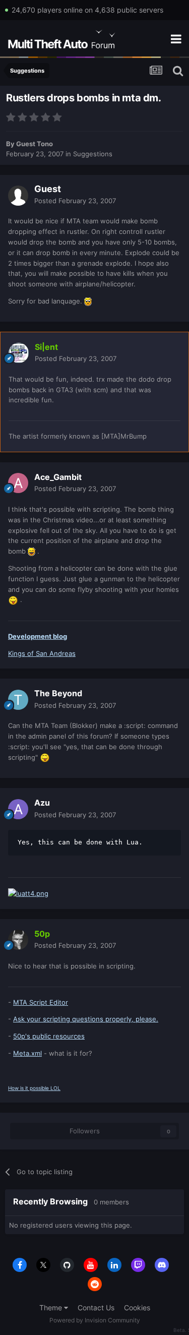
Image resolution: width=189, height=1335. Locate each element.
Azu (42, 803)
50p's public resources (49, 1036)
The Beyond (58, 693)
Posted (75, 201)
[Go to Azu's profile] (18, 809)
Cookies (137, 1307)
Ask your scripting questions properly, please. (85, 1019)
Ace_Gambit (58, 477)
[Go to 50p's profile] (18, 940)
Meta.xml (27, 1053)
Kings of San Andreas (42, 653)
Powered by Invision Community (94, 1320)
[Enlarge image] (88, 301)
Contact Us (96, 1307)
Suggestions (92, 154)
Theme (51, 1307)
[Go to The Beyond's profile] (18, 700)
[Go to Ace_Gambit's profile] (18, 483)
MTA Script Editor (40, 1002)
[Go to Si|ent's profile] (19, 353)
